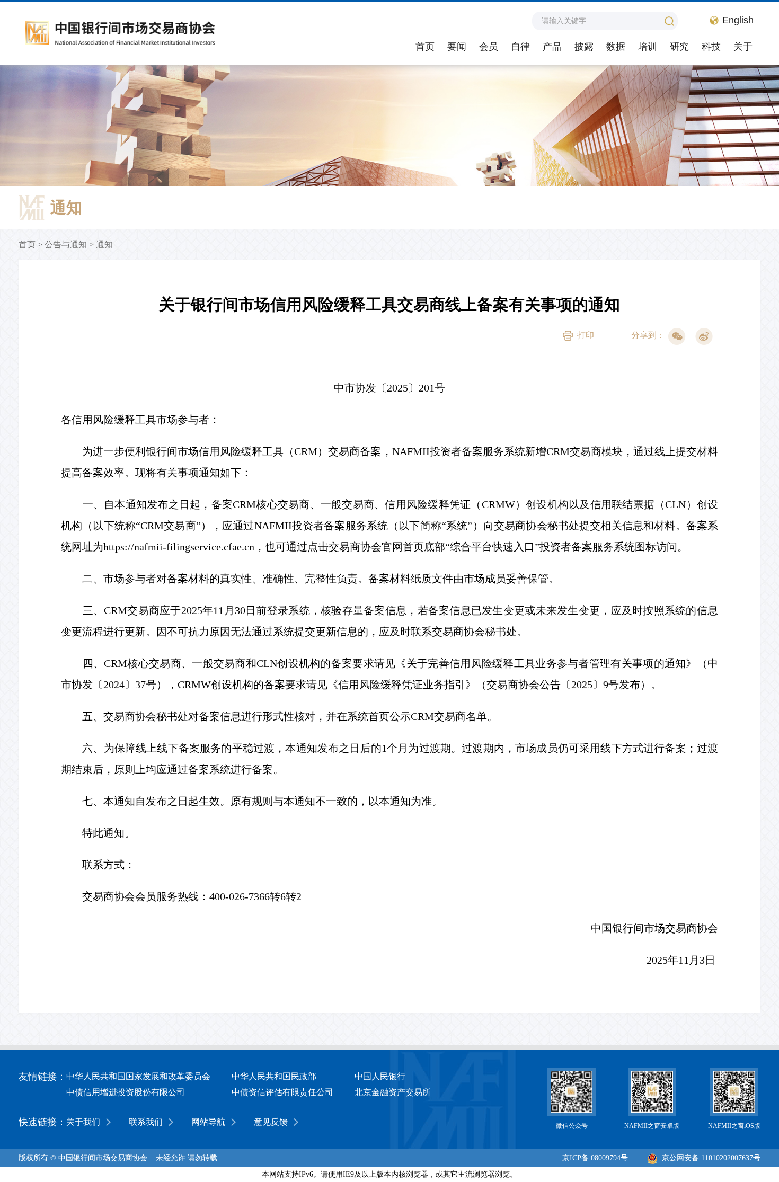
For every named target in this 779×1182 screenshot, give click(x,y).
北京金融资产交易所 (393, 1092)
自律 (520, 46)
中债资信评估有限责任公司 (282, 1092)
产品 (552, 46)
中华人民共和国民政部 (274, 1076)
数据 (615, 46)
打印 (585, 335)
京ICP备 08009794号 (595, 1158)
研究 (679, 46)
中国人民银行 (380, 1076)
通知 (104, 244)
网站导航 (208, 1121)
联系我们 (146, 1121)
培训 (647, 46)
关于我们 (83, 1121)
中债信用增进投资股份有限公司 (125, 1092)
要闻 (456, 46)
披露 (584, 46)
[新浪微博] (704, 336)
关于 (743, 46)
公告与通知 (66, 244)
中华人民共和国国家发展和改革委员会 (138, 1076)
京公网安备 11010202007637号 (711, 1158)
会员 (488, 46)
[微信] (677, 336)
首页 (425, 46)
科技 (711, 46)
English (738, 20)
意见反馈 (271, 1121)
